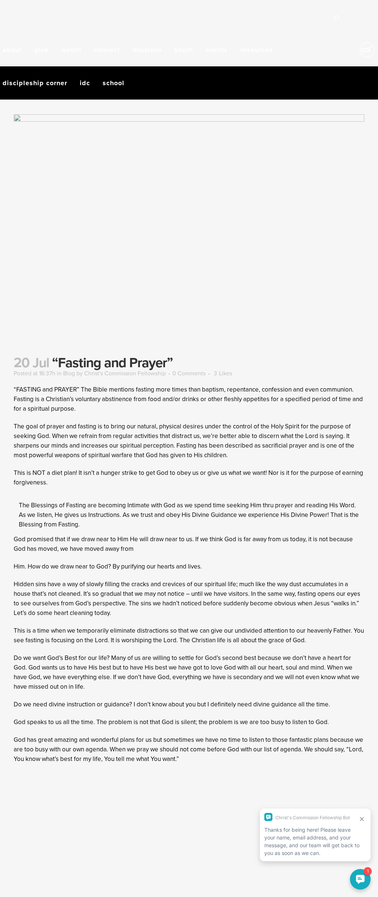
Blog (69, 373)
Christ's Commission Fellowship (125, 373)
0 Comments (189, 373)
